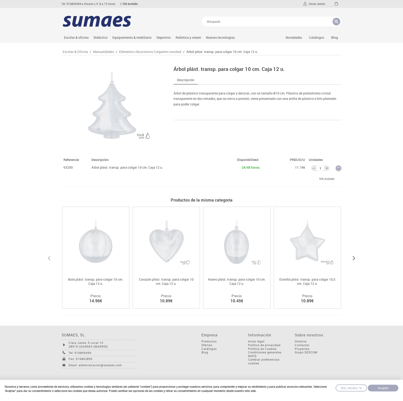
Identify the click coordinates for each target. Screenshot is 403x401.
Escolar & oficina (76, 37)
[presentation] (49, 257)
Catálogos (316, 37)
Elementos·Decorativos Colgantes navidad (150, 52)
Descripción (185, 80)
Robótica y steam (188, 37)
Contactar (302, 345)
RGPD (252, 356)
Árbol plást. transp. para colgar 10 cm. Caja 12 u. (222, 52)
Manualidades (103, 52)
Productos (209, 341)
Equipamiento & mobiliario (132, 37)
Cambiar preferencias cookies (264, 361)
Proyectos (302, 349)
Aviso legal (256, 341)
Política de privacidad (264, 345)
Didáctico (101, 37)
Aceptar (383, 388)
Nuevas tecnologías (220, 37)
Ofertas (207, 345)
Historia (301, 341)
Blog (334, 37)
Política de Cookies (262, 349)
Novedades (294, 37)
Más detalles (349, 388)
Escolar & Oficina (75, 52)
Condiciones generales (264, 352)
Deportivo (163, 37)
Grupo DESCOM (306, 352)
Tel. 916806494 (71, 4)
